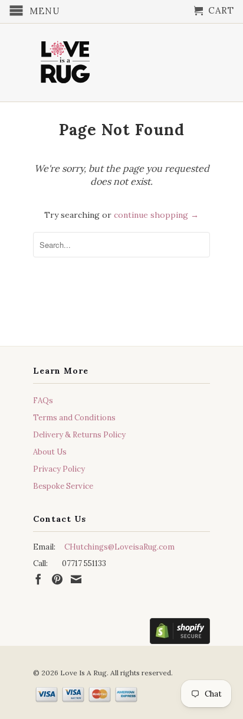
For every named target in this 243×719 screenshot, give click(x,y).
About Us (50, 452)
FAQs (43, 401)
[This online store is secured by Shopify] (180, 633)
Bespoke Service (63, 486)
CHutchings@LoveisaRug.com (119, 547)
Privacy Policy (59, 469)
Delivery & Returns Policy (79, 435)
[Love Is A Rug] (65, 60)
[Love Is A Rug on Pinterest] (57, 579)
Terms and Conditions (74, 418)
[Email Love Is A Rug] (76, 579)
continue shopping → (156, 215)
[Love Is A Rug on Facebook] (38, 579)
